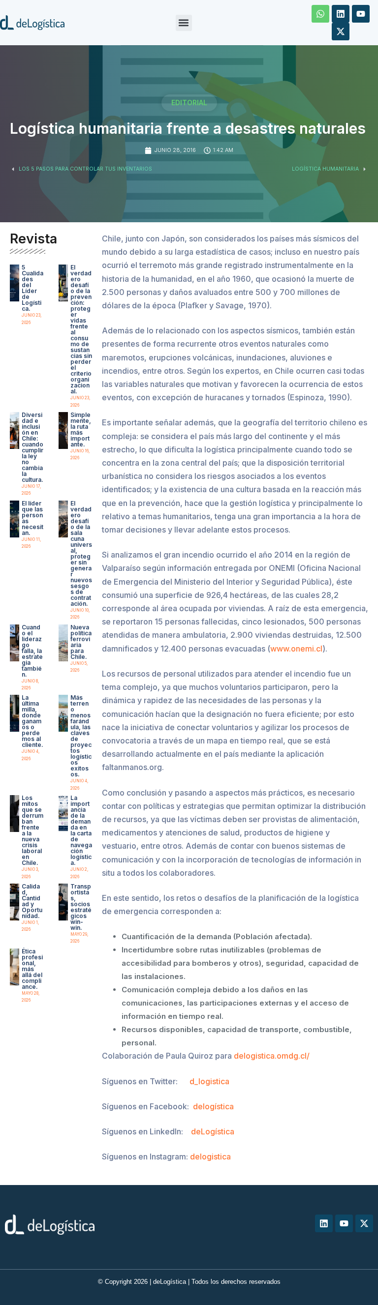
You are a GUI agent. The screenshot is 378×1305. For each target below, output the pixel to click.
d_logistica (209, 1081)
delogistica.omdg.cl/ (272, 1056)
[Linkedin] (340, 14)
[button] (184, 23)
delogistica (210, 1156)
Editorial (189, 102)
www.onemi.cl (296, 648)
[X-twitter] (340, 31)
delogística (213, 1106)
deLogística (212, 1131)
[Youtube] (361, 14)
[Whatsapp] (320, 14)
